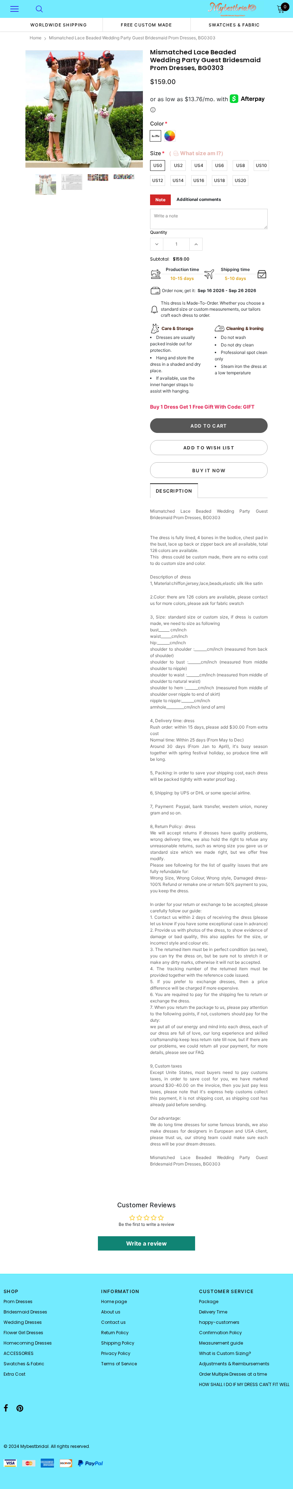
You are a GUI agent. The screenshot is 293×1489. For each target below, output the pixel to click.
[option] (59, 24)
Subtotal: (160, 259)
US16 (198, 180)
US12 (157, 180)
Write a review (146, 1243)
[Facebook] (6, 1408)
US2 (178, 165)
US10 (261, 165)
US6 (219, 165)
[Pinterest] (19, 1408)
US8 (240, 165)
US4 (198, 165)
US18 (219, 180)
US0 (157, 165)
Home (35, 37)
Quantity (158, 232)
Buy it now (208, 470)
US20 (240, 180)
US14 (178, 180)
